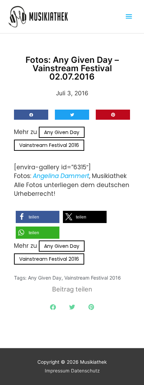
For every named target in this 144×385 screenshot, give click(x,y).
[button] (31, 115)
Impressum (57, 370)
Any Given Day (61, 132)
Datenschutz (85, 370)
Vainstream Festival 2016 (49, 145)
